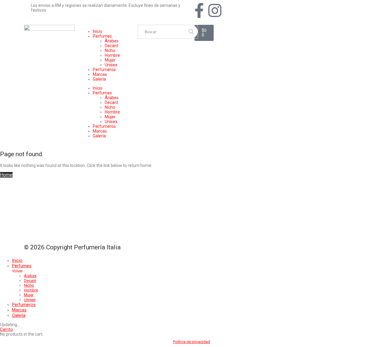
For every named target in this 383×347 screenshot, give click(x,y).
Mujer (110, 60)
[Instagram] (214, 10)
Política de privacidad (191, 342)
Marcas (100, 74)
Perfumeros (104, 69)
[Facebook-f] (199, 10)
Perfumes (102, 36)
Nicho (110, 50)
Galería (99, 79)
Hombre (112, 55)
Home (6, 175)
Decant (111, 45)
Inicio (97, 31)
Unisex (111, 64)
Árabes (111, 41)
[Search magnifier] (191, 31)
